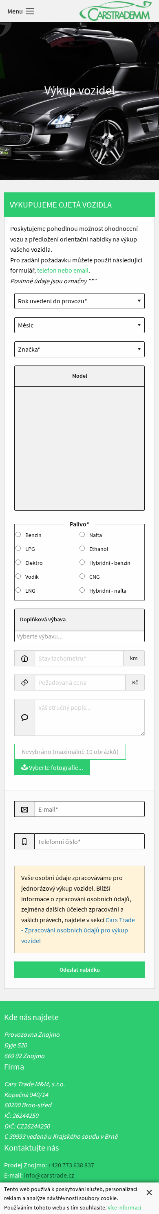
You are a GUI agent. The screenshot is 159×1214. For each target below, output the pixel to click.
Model (79, 375)
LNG (30, 590)
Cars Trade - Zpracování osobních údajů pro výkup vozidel (78, 930)
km (134, 658)
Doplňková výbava (43, 619)
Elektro (34, 562)
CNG (94, 576)
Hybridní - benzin (109, 562)
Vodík (32, 576)
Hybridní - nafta (107, 590)
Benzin (33, 535)
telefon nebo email (62, 270)
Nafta (95, 535)
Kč (135, 682)
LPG (30, 549)
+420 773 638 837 (71, 1165)
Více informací (124, 1207)
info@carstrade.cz (49, 1175)
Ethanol (98, 549)
